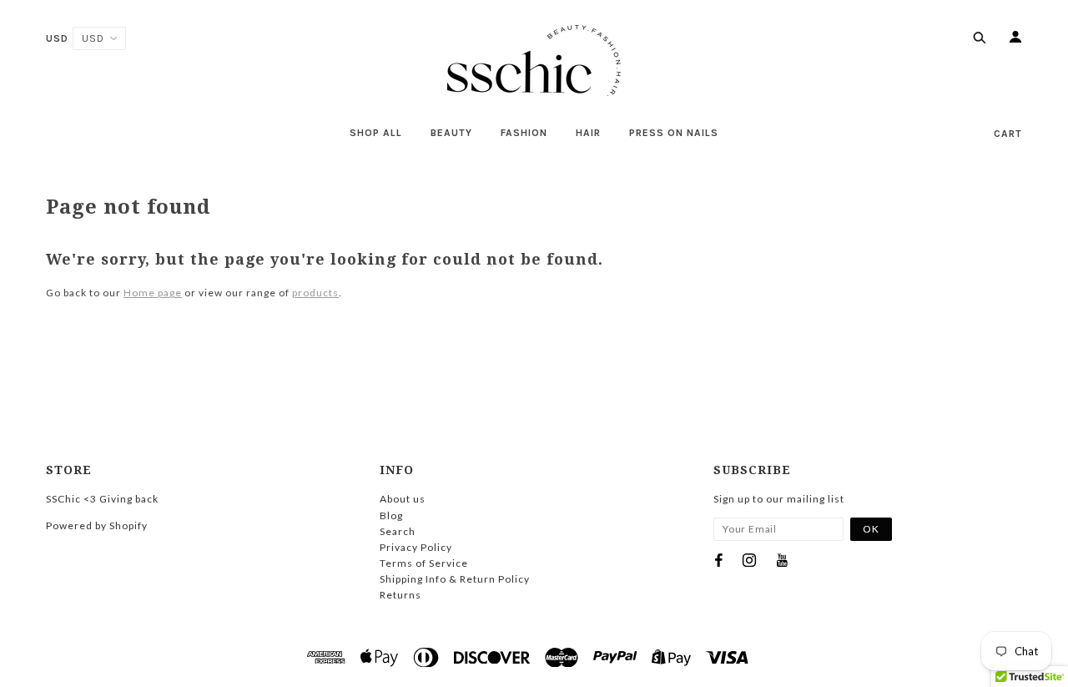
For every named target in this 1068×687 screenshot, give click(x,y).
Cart (1008, 133)
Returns (400, 594)
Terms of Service (424, 563)
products (315, 292)
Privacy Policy (416, 547)
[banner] (534, 60)
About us (403, 499)
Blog (391, 515)
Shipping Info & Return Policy (455, 579)
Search (398, 531)
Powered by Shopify (97, 525)
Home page (152, 292)
